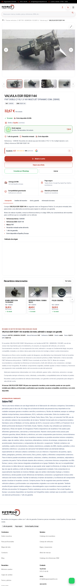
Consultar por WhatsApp (21, 171)
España (19, 123)
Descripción (8, 200)
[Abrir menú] (73, 7)
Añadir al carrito (40, 159)
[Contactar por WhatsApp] (72, 581)
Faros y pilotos (6, 580)
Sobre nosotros (6, 536)
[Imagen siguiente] (71, 50)
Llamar (56, 171)
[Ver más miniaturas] (73, 84)
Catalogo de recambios (47, 536)
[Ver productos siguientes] (72, 299)
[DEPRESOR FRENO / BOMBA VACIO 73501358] (38, 292)
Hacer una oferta (38, 165)
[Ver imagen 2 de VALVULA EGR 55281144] (32, 83)
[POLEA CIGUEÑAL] (62, 292)
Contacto (4, 553)
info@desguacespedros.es (48, 579)
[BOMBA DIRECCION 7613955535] (15, 292)
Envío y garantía (34, 200)
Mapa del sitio (6, 547)
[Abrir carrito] (68, 7)
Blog (2, 558)
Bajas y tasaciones (46, 547)
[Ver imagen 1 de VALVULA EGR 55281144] (14, 83)
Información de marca (48, 200)
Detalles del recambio (21, 200)
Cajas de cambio (6, 575)
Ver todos (68, 281)
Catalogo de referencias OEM (49, 558)
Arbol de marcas (45, 553)
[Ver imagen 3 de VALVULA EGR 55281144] (49, 83)
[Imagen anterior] (6, 50)
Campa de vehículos (46, 542)
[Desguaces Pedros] (7, 7)
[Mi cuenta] (62, 7)
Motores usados (6, 569)
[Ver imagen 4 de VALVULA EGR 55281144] (66, 83)
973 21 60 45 (44, 571)
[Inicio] (3, 20)
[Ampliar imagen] (71, 26)
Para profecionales (7, 542)
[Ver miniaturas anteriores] (4, 84)
